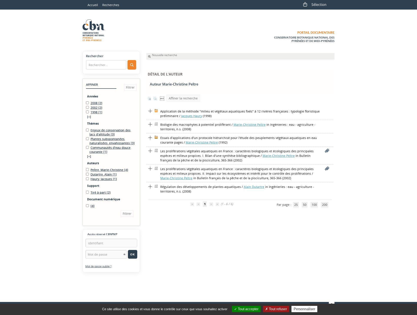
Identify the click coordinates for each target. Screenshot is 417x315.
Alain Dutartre (254, 187)
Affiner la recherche (183, 98)
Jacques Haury (191, 116)
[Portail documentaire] (95, 30)
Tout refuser (277, 309)
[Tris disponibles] (162, 98)
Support (93, 186)
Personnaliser (304, 309)
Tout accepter (247, 309)
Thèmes (93, 123)
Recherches (110, 5)
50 (304, 205)
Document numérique (103, 199)
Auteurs (93, 163)
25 (296, 205)
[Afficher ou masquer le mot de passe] (124, 254)
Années (92, 96)
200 (324, 205)
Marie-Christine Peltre (249, 124)
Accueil (93, 5)
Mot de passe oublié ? (98, 266)
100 (314, 205)
